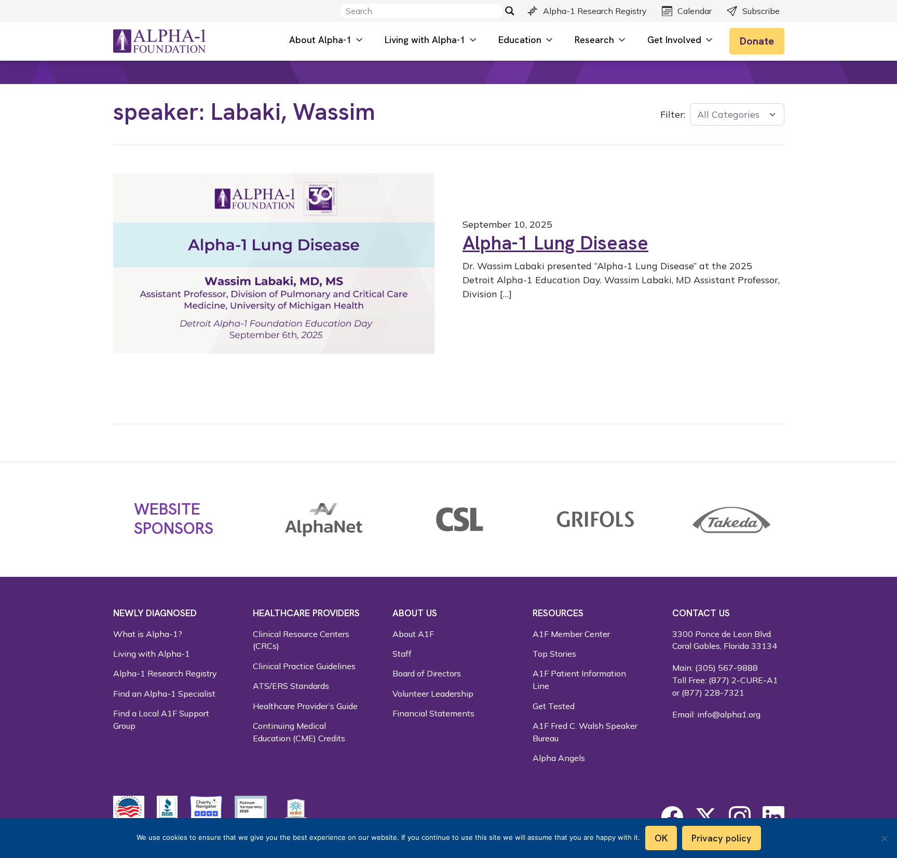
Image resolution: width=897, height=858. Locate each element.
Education (519, 40)
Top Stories (554, 653)
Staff (402, 653)
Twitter (706, 817)
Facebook (672, 817)
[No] (884, 838)
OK (661, 838)
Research (594, 40)
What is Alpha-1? (147, 634)
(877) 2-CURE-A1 (743, 680)
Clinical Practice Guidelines (304, 666)
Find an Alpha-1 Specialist (164, 693)
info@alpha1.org (728, 714)
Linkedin (773, 817)
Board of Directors (426, 673)
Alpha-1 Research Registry (595, 11)
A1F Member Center (571, 634)
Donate (757, 41)
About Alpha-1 (320, 40)
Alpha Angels (559, 758)
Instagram (740, 817)
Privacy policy (721, 838)
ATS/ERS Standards (291, 686)
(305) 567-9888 (726, 667)
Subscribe (761, 11)
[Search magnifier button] (509, 11)
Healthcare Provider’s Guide (305, 706)
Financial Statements (433, 713)
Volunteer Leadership (432, 693)
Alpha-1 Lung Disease (555, 242)
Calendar (694, 11)
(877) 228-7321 (713, 692)
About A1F (413, 634)
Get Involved (674, 40)
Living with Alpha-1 (425, 40)
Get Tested (554, 706)
